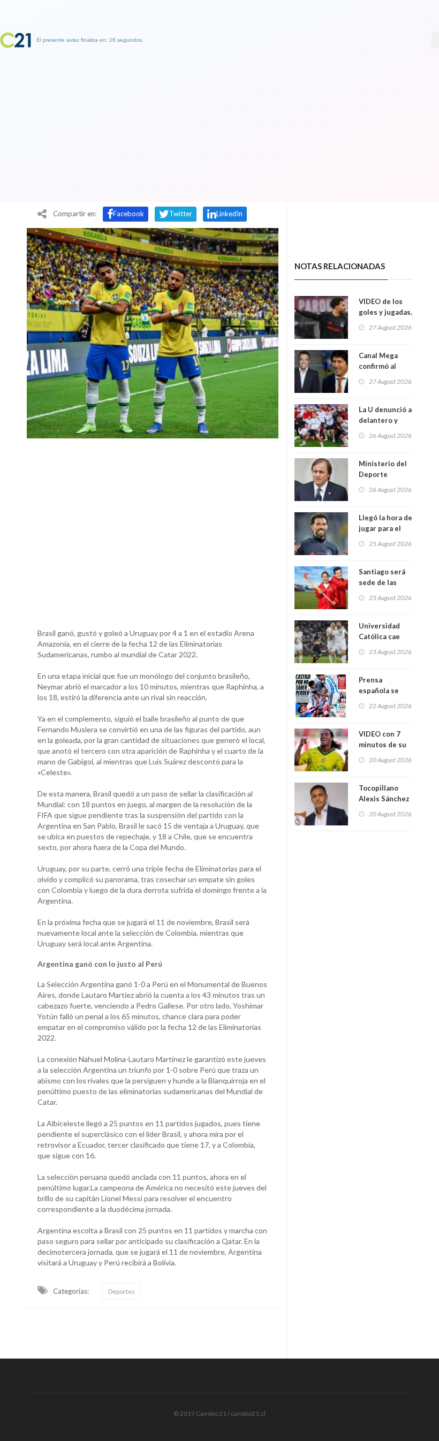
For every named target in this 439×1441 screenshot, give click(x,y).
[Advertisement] (152, 530)
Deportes (121, 1291)
